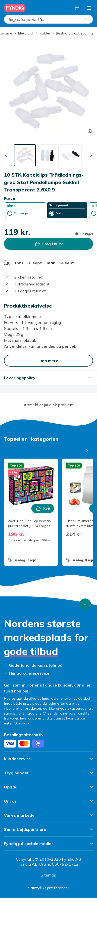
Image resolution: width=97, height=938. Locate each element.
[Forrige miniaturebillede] (6, 155)
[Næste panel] (87, 451)
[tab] (25, 155)
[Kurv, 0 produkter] (77, 8)
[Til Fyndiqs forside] (15, 8)
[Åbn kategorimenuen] (89, 8)
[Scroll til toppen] (85, 604)
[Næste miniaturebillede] (91, 155)
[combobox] (48, 19)
